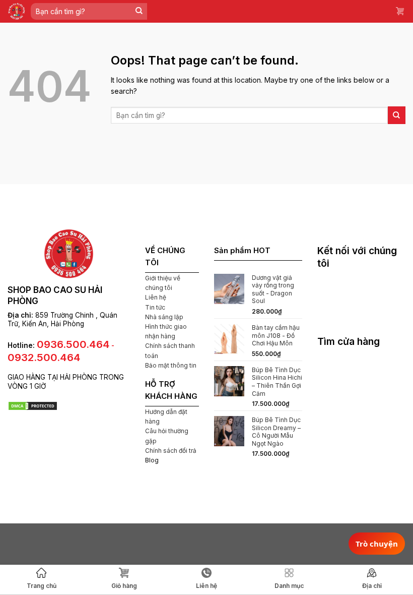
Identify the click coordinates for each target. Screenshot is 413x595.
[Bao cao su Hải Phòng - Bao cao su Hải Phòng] (17, 11)
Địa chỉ (372, 585)
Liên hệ (155, 297)
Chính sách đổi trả (170, 450)
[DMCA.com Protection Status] (33, 405)
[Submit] (139, 11)
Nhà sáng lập (164, 317)
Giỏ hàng (124, 585)
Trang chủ (41, 585)
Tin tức (155, 307)
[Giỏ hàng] (400, 11)
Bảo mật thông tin (170, 365)
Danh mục (289, 585)
